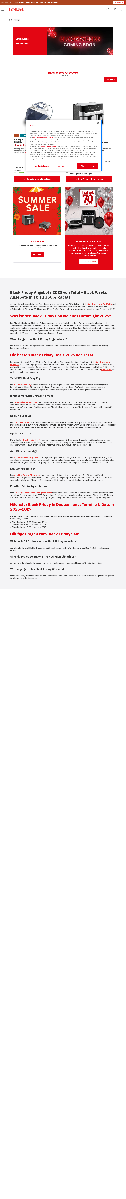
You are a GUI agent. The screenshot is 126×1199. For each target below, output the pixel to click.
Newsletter (106, 369)
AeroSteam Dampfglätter (26, 457)
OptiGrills (107, 304)
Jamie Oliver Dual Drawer (26, 402)
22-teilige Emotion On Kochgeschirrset (33, 492)
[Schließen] (98, 123)
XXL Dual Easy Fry (22, 384)
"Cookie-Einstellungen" (49, 146)
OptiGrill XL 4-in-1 (31, 440)
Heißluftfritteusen (93, 304)
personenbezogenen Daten (43, 138)
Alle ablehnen (63, 166)
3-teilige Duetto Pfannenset (27, 475)
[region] (64, 145)
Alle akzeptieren (87, 166)
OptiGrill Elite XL (21, 422)
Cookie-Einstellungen (40, 166)
